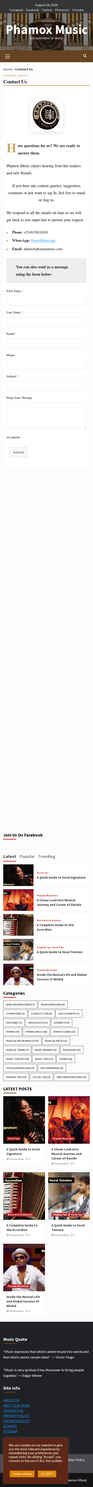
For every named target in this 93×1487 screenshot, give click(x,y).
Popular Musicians (47, 895)
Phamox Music (46, 29)
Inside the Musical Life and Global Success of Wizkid (23, 1301)
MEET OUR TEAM (16, 1405)
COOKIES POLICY (16, 1421)
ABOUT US (11, 1400)
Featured (14, 1022)
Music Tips (44, 1059)
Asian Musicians (53, 1004)
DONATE (10, 1426)
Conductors (41, 1013)
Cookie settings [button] (22, 1474)
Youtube (78, 10)
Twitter (47, 10)
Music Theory (17, 1059)
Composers (15, 1013)
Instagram (16, 10)
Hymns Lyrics (36, 1031)
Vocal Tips (42, 873)
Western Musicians (71, 1077)
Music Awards (46, 1049)
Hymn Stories (64, 1031)
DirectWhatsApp (43, 240)
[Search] (85, 56)
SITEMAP (10, 1431)
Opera (65, 1059)
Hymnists (61, 1022)
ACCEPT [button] (47, 1474)
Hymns (12, 1031)
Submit (18, 452)
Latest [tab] (9, 856)
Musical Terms (17, 1049)
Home (7, 69)
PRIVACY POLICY (16, 1416)
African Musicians (20, 1004)
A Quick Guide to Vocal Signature (61, 877)
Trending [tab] (46, 856)
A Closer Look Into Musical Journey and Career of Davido (66, 1153)
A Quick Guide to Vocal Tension (60, 952)
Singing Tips (44, 947)
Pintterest (62, 10)
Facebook (32, 10)
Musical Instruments (49, 920)
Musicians (72, 1049)
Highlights (38, 1022)
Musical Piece (56, 1040)
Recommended (52, 1068)
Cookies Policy (73, 1460)
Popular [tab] (27, 856)
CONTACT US (13, 1410)
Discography (69, 1013)
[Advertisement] (46, 533)
